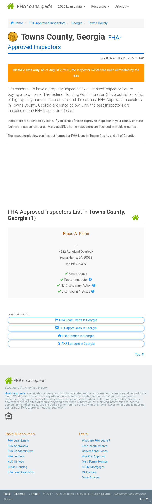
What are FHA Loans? (96, 440)
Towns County (98, 23)
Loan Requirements (94, 446)
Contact (34, 494)
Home (18, 23)
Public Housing (17, 467)
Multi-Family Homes (95, 461)
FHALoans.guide (15, 393)
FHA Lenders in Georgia (78, 344)
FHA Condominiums (21, 451)
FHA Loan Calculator (21, 472)
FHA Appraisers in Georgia (78, 328)
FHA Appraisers (18, 446)
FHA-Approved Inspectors (47, 23)
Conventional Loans (95, 451)
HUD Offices (16, 461)
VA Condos (89, 472)
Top (138, 354)
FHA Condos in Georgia (77, 336)
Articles (121, 6)
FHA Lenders (16, 456)
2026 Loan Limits (70, 6)
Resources (99, 6)
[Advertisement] (76, 176)
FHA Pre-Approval (93, 456)
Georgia (76, 23)
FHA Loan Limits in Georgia (77, 320)
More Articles (90, 477)
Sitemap (19, 494)
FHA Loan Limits (18, 440)
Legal (7, 494)
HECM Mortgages (93, 467)
